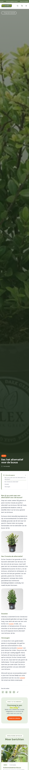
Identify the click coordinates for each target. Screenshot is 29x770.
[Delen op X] (10, 692)
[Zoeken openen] (17, 5)
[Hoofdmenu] (26, 5)
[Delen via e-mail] (13, 692)
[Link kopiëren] (17, 692)
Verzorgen (7, 486)
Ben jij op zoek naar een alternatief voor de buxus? (15, 478)
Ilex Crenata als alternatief (11, 481)
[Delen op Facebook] (2, 692)
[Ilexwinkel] (6, 5)
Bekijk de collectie (14, 718)
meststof (20, 648)
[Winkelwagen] (21, 5)
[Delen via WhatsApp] (6, 692)
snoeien (11, 624)
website (22, 678)
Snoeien (7, 484)
